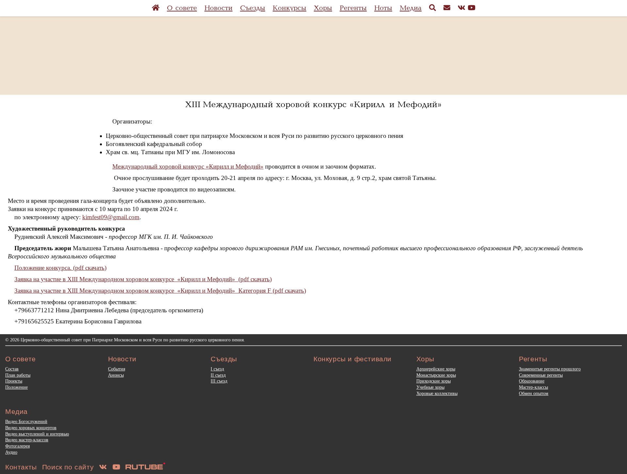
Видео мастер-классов (26, 439)
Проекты (13, 381)
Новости (218, 8)
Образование (531, 381)
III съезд (219, 381)
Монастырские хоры (436, 375)
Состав (12, 368)
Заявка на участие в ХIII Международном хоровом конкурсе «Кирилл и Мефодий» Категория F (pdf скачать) (160, 290)
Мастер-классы (533, 387)
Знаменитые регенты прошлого (550, 368)
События (116, 368)
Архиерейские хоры (435, 368)
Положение (16, 387)
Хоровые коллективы (437, 393)
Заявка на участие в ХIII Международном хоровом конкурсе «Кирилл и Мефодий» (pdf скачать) (143, 279)
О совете (182, 8)
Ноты (383, 8)
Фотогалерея (17, 446)
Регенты (353, 8)
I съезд (217, 368)
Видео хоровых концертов (30, 427)
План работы (17, 375)
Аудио (11, 452)
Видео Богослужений (26, 421)
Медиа (411, 8)
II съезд (218, 375)
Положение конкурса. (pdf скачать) (60, 267)
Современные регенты (541, 375)
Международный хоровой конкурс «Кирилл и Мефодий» (188, 166)
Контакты (21, 467)
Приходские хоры (433, 381)
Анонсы (116, 375)
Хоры (323, 8)
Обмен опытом (533, 393)
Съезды (252, 8)
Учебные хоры (430, 387)
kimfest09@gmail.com (110, 217)
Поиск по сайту (68, 467)
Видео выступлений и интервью (37, 433)
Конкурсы (289, 8)
